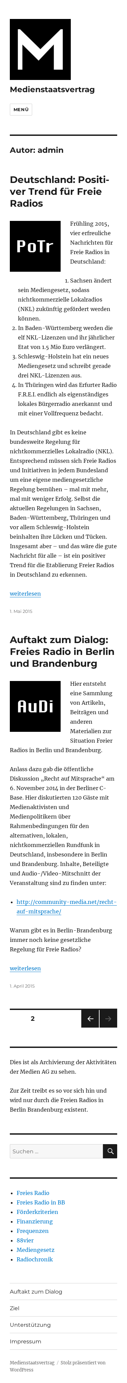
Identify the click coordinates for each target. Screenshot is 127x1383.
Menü (21, 109)
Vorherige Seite (89, 1027)
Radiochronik (35, 1259)
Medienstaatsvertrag (52, 89)
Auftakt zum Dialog (36, 1291)
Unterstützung (30, 1325)
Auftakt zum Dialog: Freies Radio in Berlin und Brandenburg (62, 651)
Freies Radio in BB (41, 1202)
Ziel (14, 1308)
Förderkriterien (37, 1212)
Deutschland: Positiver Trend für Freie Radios (59, 191)
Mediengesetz (36, 1249)
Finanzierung (35, 1221)
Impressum (25, 1341)
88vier (25, 1240)
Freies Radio (33, 1193)
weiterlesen (25, 593)
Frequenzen (33, 1230)
